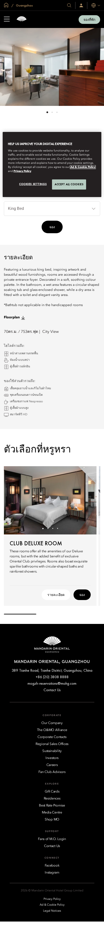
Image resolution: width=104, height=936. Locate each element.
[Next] (87, 500)
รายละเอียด (56, 595)
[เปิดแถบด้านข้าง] (7, 19)
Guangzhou (24, 5)
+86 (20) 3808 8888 (52, 676)
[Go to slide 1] (47, 112)
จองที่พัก (89, 19)
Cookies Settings (33, 184)
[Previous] (13, 500)
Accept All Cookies (69, 184)
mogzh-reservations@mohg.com (52, 683)
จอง (52, 227)
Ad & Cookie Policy (82, 167)
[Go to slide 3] (57, 112)
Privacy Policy (22, 171)
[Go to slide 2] (52, 112)
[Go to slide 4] (57, 528)
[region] (52, 164)
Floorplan (12, 317)
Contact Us (52, 689)
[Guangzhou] (21, 19)
